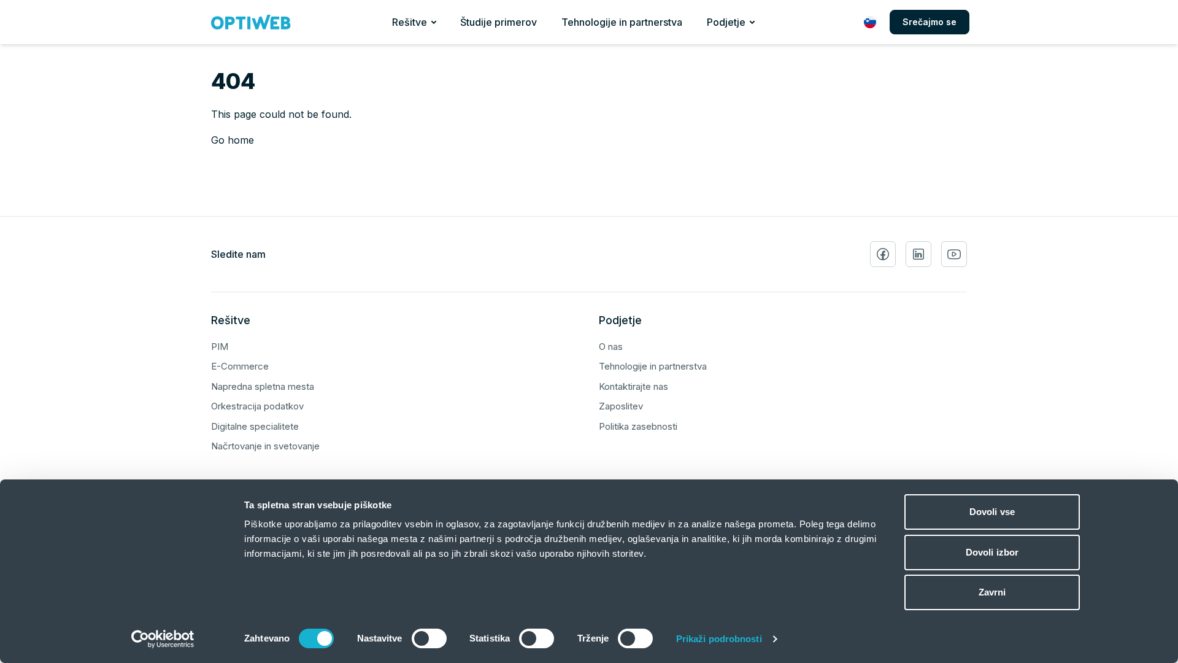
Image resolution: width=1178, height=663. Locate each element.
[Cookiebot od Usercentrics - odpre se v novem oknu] (163, 639)
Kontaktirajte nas (633, 386)
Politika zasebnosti (638, 426)
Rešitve (409, 22)
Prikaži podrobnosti (719, 639)
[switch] (429, 638)
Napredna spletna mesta (262, 386)
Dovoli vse (992, 511)
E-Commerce (240, 366)
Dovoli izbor (992, 552)
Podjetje (726, 22)
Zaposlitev (621, 406)
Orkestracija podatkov (257, 406)
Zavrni (992, 592)
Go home (232, 140)
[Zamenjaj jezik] (870, 22)
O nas (611, 346)
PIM (219, 346)
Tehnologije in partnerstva (621, 22)
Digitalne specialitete (255, 426)
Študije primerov (498, 22)
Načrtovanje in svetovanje (265, 446)
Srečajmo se (930, 22)
